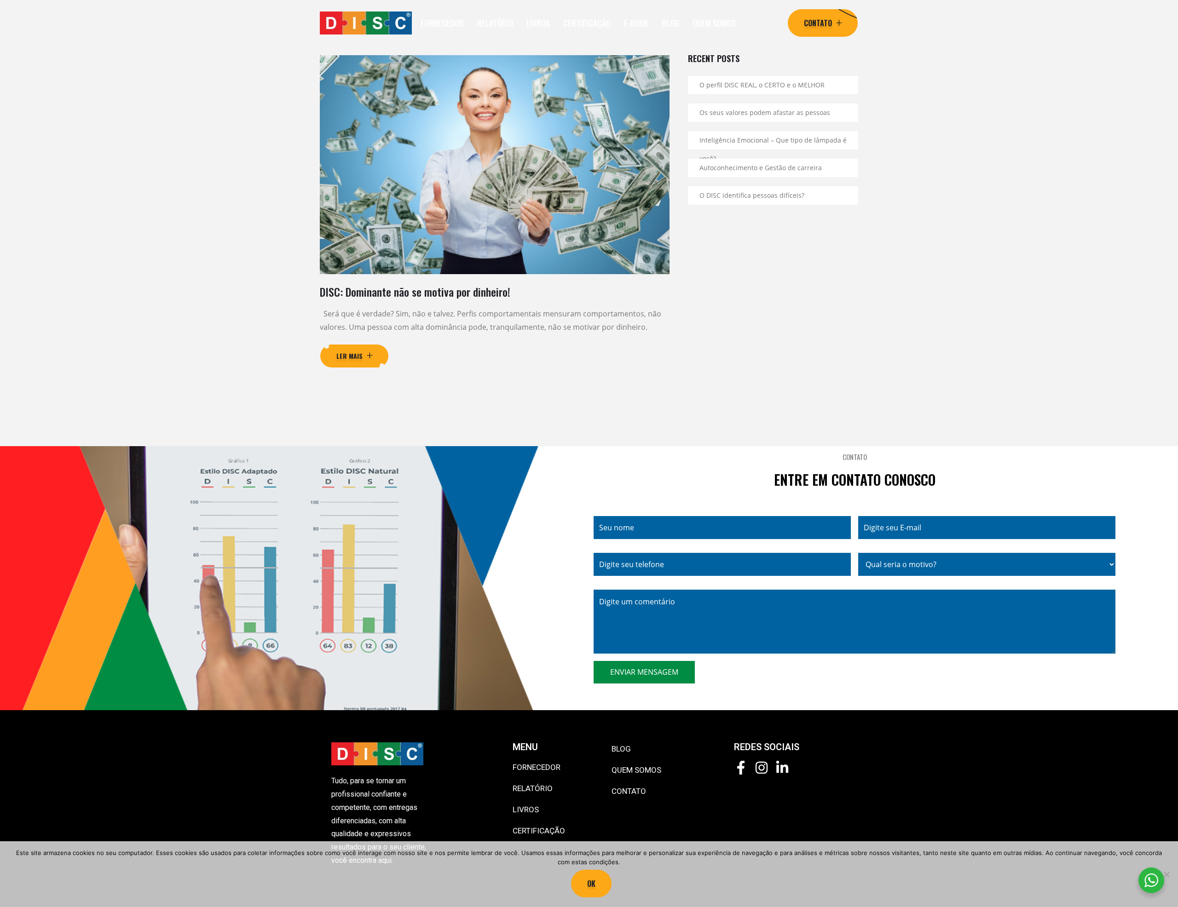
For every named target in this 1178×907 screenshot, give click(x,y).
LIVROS (538, 23)
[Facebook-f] (741, 768)
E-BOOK (636, 23)
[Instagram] (761, 768)
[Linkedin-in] (782, 768)
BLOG (670, 23)
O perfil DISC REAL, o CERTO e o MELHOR (762, 84)
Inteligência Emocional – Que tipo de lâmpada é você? (773, 142)
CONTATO (629, 791)
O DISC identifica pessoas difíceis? (751, 195)
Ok (591, 883)
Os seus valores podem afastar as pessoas (764, 112)
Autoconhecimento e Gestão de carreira (760, 167)
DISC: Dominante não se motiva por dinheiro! (415, 291)
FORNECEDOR (442, 23)
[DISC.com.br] (366, 22)
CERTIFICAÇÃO (587, 23)
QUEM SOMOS (714, 23)
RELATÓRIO (495, 23)
